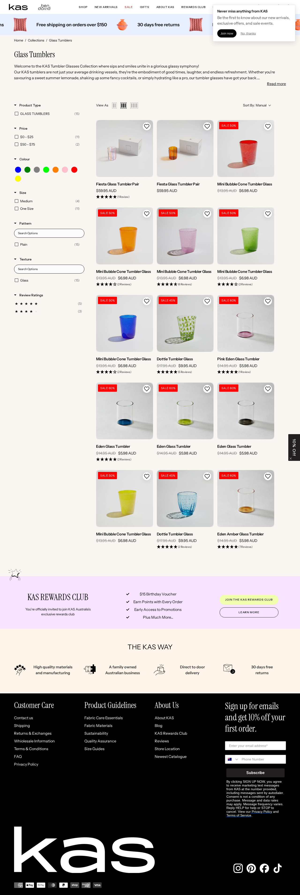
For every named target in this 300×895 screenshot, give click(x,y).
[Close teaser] (290, 458)
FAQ (18, 756)
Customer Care (34, 705)
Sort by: (254, 105)
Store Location (167, 748)
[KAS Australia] (18, 7)
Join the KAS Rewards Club (249, 599)
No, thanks (248, 33)
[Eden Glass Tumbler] (124, 411)
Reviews (162, 741)
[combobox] (232, 759)
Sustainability (96, 733)
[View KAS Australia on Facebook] (264, 868)
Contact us (23, 717)
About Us (167, 705)
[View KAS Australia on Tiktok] (277, 868)
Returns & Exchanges (33, 733)
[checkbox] (48, 113)
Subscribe (255, 773)
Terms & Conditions (31, 748)
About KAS (164, 717)
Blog (158, 725)
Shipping (22, 725)
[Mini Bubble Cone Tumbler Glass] (245, 148)
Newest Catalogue (171, 756)
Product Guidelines (110, 705)
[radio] (114, 105)
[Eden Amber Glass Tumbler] (245, 498)
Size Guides (94, 748)
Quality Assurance (100, 741)
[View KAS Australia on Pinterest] (251, 868)
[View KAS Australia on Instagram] (238, 868)
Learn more (249, 612)
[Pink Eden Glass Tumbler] (245, 323)
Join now (227, 33)
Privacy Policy (26, 764)
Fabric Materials (98, 725)
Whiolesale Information (34, 741)
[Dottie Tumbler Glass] (185, 323)
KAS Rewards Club (171, 733)
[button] (147, 126)
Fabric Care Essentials (103, 717)
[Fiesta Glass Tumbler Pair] (124, 148)
